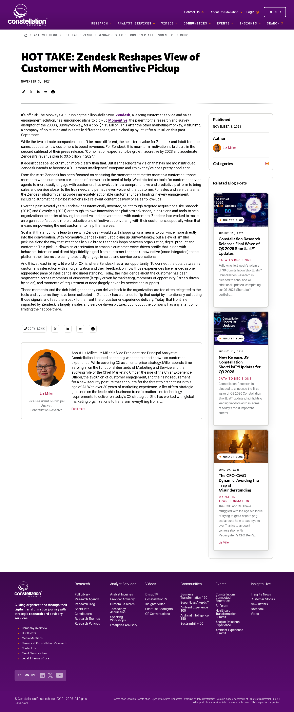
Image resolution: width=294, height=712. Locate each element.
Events (223, 23)
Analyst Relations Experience (228, 623)
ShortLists (82, 609)
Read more (78, 408)
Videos (167, 23)
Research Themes (87, 619)
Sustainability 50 (191, 623)
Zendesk (123, 115)
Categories (223, 163)
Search (273, 23)
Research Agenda (87, 599)
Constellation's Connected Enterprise (226, 597)
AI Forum (222, 606)
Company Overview (34, 628)
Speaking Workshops (118, 618)
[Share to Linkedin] (38, 92)
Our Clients (29, 633)
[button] (24, 92)
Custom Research (122, 604)
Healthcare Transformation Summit (226, 614)
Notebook (257, 609)
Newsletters (259, 604)
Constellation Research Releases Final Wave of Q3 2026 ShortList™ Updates (239, 246)
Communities (195, 23)
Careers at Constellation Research (44, 643)
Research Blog (85, 604)
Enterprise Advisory (123, 625)
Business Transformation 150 (193, 596)
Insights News (261, 594)
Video (255, 614)
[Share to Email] (46, 92)
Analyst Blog (45, 35)
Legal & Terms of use (36, 658)
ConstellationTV (156, 599)
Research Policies (87, 623)
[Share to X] (31, 92)
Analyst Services (135, 23)
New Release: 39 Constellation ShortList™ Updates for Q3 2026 (240, 364)
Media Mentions (32, 638)
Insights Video (155, 604)
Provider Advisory (122, 599)
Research (99, 23)
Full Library (82, 594)
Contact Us (192, 12)
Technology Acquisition (118, 610)
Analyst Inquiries (121, 594)
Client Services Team (36, 653)
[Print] (53, 92)
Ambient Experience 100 (194, 608)
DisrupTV (151, 594)
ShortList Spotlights (159, 609)
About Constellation (224, 12)
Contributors (83, 614)
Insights (248, 23)
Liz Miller (46, 393)
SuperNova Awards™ (194, 602)
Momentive (117, 120)
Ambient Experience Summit (229, 631)
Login (250, 12)
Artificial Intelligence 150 (194, 617)
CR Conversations (157, 614)
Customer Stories (263, 599)
